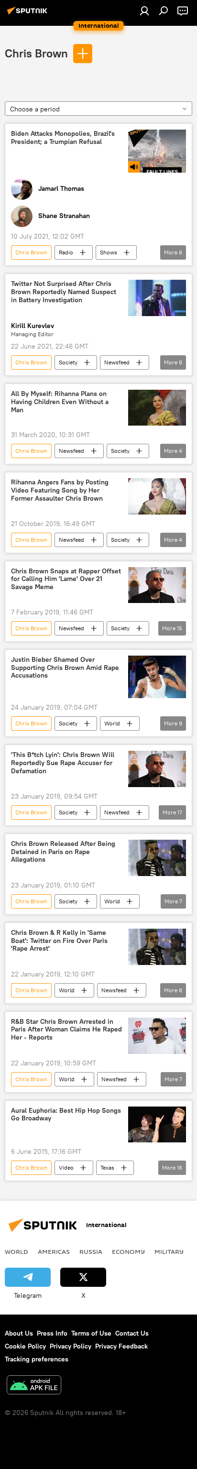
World (112, 723)
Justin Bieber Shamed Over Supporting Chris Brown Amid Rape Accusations (65, 668)
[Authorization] (144, 10)
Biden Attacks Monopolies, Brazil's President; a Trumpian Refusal (63, 138)
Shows (108, 252)
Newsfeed (117, 362)
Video (66, 1167)
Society (68, 362)
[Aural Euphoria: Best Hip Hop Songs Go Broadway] (157, 1124)
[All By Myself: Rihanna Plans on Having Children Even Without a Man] (157, 408)
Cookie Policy (25, 1346)
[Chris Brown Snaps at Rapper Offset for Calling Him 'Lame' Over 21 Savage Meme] (157, 585)
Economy (128, 1251)
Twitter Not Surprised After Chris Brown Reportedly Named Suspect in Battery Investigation (63, 292)
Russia (90, 1251)
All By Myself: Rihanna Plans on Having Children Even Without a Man (60, 402)
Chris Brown (36, 53)
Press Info (52, 1333)
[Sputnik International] (29, 14)
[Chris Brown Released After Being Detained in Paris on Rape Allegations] (157, 858)
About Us (19, 1333)
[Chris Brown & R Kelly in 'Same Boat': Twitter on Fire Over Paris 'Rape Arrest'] (157, 947)
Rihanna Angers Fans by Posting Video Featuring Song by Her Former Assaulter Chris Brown (60, 490)
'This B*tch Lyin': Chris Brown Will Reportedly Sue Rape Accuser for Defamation (62, 763)
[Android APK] (33, 1386)
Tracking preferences (36, 1359)
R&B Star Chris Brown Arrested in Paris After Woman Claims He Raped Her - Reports (66, 1030)
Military (169, 1251)
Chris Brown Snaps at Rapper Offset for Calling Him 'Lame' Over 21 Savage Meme (66, 579)
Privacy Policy (70, 1346)
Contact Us (132, 1333)
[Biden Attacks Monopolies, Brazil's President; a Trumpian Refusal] (157, 151)
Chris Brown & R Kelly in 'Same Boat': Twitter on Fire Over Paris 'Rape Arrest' (59, 941)
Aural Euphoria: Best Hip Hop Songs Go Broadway (66, 1115)
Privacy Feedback (121, 1346)
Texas (107, 1167)
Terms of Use (91, 1333)
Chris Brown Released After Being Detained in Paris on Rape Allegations (63, 852)
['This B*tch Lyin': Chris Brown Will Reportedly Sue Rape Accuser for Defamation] (157, 769)
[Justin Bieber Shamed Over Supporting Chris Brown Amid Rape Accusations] (157, 677)
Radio (66, 252)
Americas (54, 1251)
